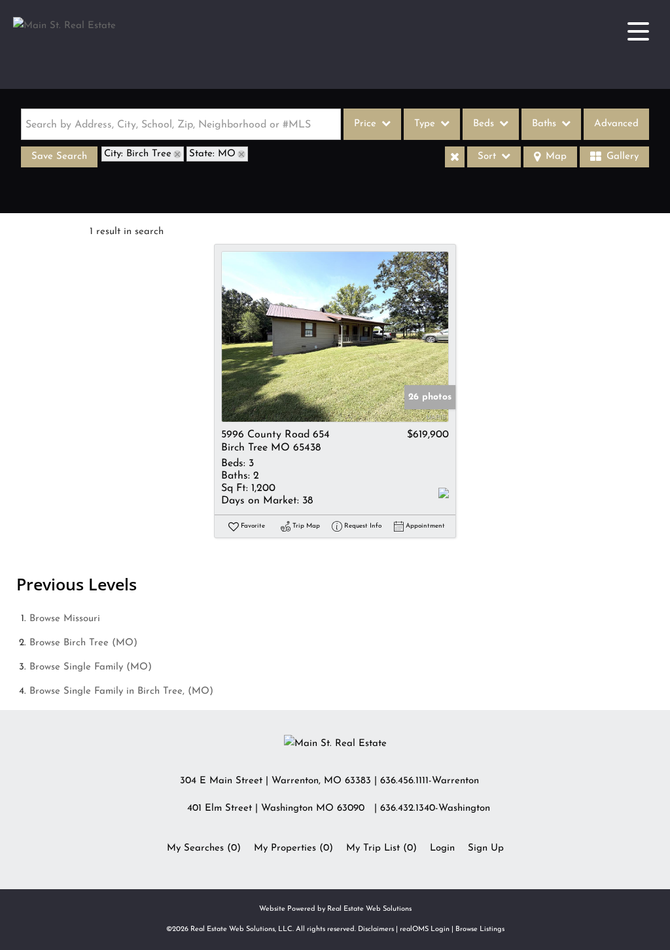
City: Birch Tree (137, 154)
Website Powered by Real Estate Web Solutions (335, 909)
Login (442, 848)
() (204, 848)
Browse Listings (479, 929)
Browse (64, 619)
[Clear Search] (455, 156)
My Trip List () (381, 848)
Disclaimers (376, 929)
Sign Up (486, 848)
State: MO (212, 154)
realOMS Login (425, 929)
